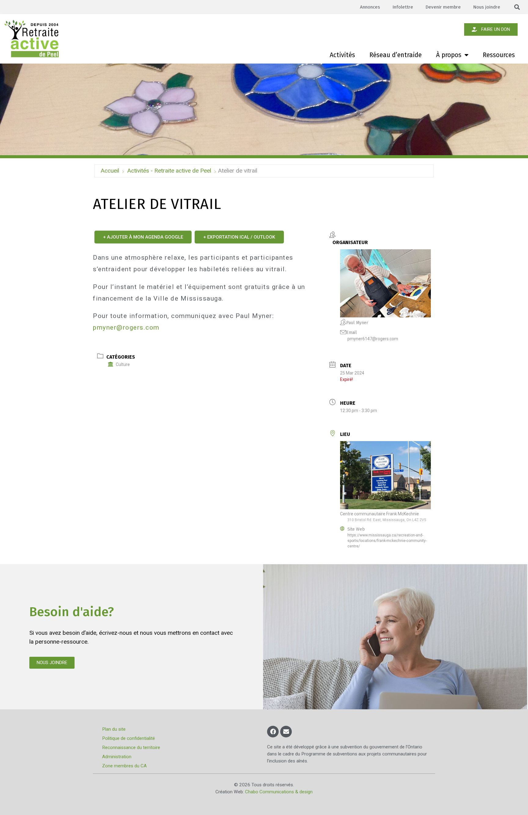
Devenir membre (443, 7)
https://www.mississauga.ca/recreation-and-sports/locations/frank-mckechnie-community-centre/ (387, 540)
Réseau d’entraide (395, 55)
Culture (123, 364)
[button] (517, 7)
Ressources (499, 55)
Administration (116, 756)
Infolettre (402, 7)
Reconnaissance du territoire (131, 747)
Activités (342, 55)
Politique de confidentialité (128, 738)
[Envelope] (286, 731)
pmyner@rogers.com (126, 327)
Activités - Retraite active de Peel (169, 170)
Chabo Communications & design (279, 792)
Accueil (110, 170)
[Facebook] (273, 731)
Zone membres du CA (124, 766)
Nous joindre (486, 7)
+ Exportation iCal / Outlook (239, 237)
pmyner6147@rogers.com (372, 338)
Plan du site (114, 729)
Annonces (370, 7)
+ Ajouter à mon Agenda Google (143, 237)
